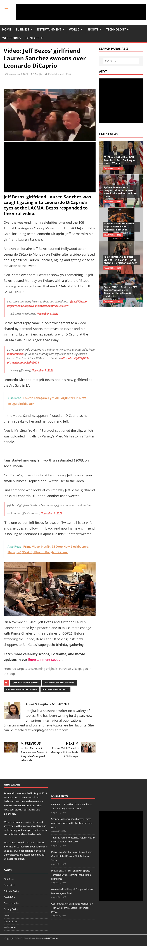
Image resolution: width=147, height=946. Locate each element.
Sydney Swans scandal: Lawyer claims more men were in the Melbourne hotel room (120, 192)
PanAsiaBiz (10, 793)
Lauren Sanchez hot (55, 689)
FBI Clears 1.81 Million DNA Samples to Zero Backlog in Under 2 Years (119, 160)
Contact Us (34, 38)
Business (22, 29)
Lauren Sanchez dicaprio (21, 689)
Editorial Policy (11, 891)
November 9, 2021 (18, 74)
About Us (8, 878)
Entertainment (49, 29)
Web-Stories (11, 38)
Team (7, 915)
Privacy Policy (11, 909)
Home (6, 29)
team (17, 801)
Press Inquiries (11, 903)
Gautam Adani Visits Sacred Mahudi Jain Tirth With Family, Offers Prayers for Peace (72, 908)
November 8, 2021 (47, 313)
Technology (116, 29)
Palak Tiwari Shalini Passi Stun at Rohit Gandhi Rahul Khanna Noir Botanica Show (120, 259)
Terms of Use (10, 921)
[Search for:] (121, 61)
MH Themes (52, 938)
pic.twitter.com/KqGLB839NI (51, 305)
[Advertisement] (81, 12)
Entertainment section (45, 659)
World (74, 29)
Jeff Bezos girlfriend (26, 682)
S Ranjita (37, 74)
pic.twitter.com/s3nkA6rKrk (23, 362)
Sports (92, 29)
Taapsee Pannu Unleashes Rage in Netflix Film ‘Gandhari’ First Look (119, 226)
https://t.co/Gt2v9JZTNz (20, 305)
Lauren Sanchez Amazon (60, 682)
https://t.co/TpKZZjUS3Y (75, 358)
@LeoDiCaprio (78, 301)
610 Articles (60, 704)
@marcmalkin (15, 354)
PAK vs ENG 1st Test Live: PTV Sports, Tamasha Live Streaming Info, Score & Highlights (120, 291)
